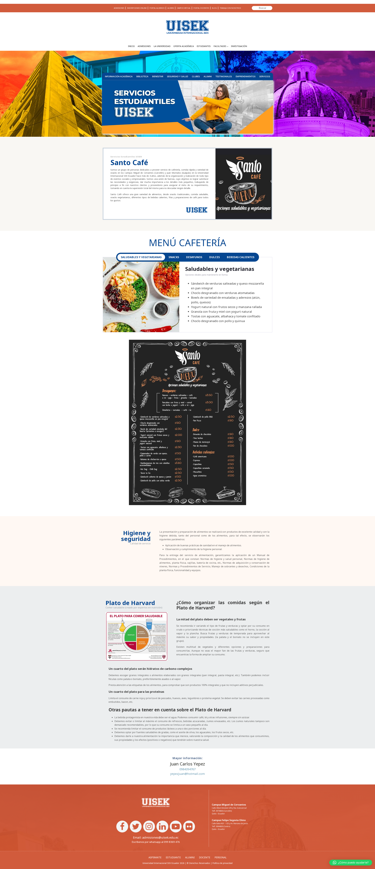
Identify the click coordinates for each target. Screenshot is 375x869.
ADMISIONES (119, 8)
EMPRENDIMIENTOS (245, 76)
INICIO (131, 46)
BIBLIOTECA (142, 76)
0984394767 (187, 769)
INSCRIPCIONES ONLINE (137, 8)
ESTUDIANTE (173, 857)
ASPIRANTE (155, 857)
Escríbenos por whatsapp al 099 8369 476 (156, 842)
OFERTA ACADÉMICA (183, 46)
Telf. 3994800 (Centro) (221, 826)
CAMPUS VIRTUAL (184, 8)
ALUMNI (170, 8)
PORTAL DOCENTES (201, 8)
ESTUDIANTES (204, 46)
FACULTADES (220, 46)
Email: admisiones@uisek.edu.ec (155, 837)
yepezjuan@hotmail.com (187, 773)
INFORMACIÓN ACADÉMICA (119, 76)
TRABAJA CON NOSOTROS (230, 8)
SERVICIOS (264, 76)
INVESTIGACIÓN (239, 46)
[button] (350, 862)
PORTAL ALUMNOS (157, 8)
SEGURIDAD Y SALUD (177, 76)
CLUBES (196, 76)
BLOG (214, 8)
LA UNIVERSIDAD (162, 46)
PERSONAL (221, 857)
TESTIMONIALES (223, 76)
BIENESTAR (157, 76)
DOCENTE (204, 857)
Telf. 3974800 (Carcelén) (222, 811)
